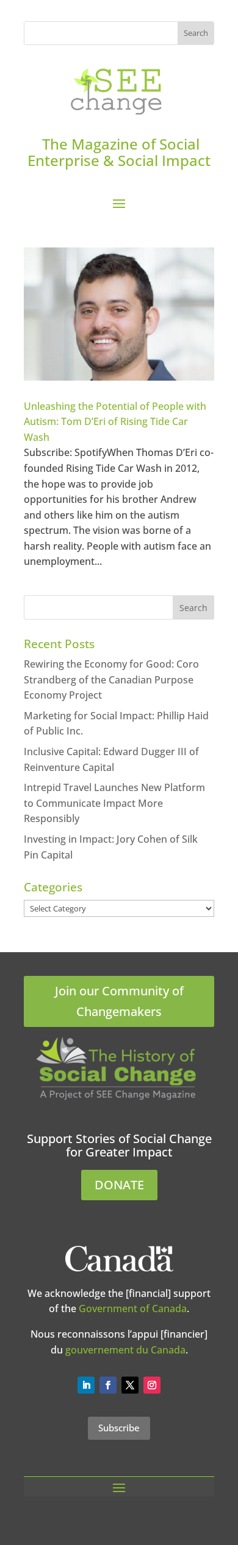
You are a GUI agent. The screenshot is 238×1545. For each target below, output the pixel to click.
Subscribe (119, 1428)
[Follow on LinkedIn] (86, 1385)
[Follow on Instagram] (151, 1385)
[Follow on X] (130, 1385)
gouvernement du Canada (125, 1350)
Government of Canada (133, 1308)
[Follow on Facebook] (108, 1385)
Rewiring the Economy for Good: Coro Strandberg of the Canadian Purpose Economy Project (111, 679)
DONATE (119, 1185)
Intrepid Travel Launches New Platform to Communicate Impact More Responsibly (114, 803)
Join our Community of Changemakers (119, 1001)
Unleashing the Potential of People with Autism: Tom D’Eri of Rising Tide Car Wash (115, 421)
